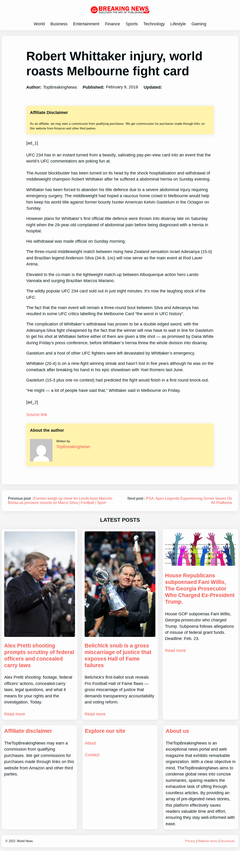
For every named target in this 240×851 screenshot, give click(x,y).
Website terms (208, 841)
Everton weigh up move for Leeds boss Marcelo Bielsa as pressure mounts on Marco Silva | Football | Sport (60, 500)
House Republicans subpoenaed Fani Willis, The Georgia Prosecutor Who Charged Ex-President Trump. (200, 588)
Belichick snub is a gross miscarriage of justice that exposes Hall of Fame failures (118, 655)
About (90, 743)
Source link (36, 414)
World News (25, 841)
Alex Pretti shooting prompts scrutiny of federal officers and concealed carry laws (39, 655)
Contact (92, 755)
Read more (14, 714)
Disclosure (227, 841)
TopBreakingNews (73, 446)
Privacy (190, 841)
